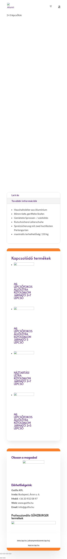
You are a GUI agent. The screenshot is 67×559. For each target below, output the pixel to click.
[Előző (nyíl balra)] (1, 557)
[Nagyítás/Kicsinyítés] (10, 553)
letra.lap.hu (22, 541)
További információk (24, 200)
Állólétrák (46, 180)
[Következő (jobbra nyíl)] (4, 557)
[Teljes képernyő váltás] (7, 553)
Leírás (15, 195)
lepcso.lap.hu (33, 545)
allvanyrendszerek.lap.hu (38, 541)
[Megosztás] (4, 553)
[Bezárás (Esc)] (1, 553)
